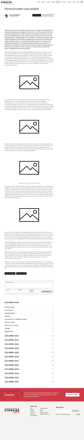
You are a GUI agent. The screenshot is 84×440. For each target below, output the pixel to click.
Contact (74, 1)
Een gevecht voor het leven (12, 325)
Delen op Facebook (10, 273)
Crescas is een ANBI (43, 412)
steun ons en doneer (72, 394)
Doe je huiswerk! (9, 310)
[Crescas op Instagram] (78, 414)
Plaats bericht (46, 291)
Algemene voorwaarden (44, 414)
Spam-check (32, 289)
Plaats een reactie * (9, 282)
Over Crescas (63, 1)
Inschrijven (75, 410)
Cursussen (43, 1)
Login (78, 1)
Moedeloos (7, 316)
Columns (58, 1)
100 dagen (7, 328)
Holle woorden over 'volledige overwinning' (16, 319)
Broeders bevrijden (10, 307)
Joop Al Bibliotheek (43, 408)
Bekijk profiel (36, 15)
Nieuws (53, 1)
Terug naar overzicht (47, 15)
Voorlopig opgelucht (10, 313)
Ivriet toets (32, 414)
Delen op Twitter (21, 273)
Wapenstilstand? (9, 331)
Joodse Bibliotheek (33, 415)
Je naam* (7, 289)
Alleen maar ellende (10, 322)
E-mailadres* (20, 289)
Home (38, 1)
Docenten (48, 1)
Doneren (69, 1)
